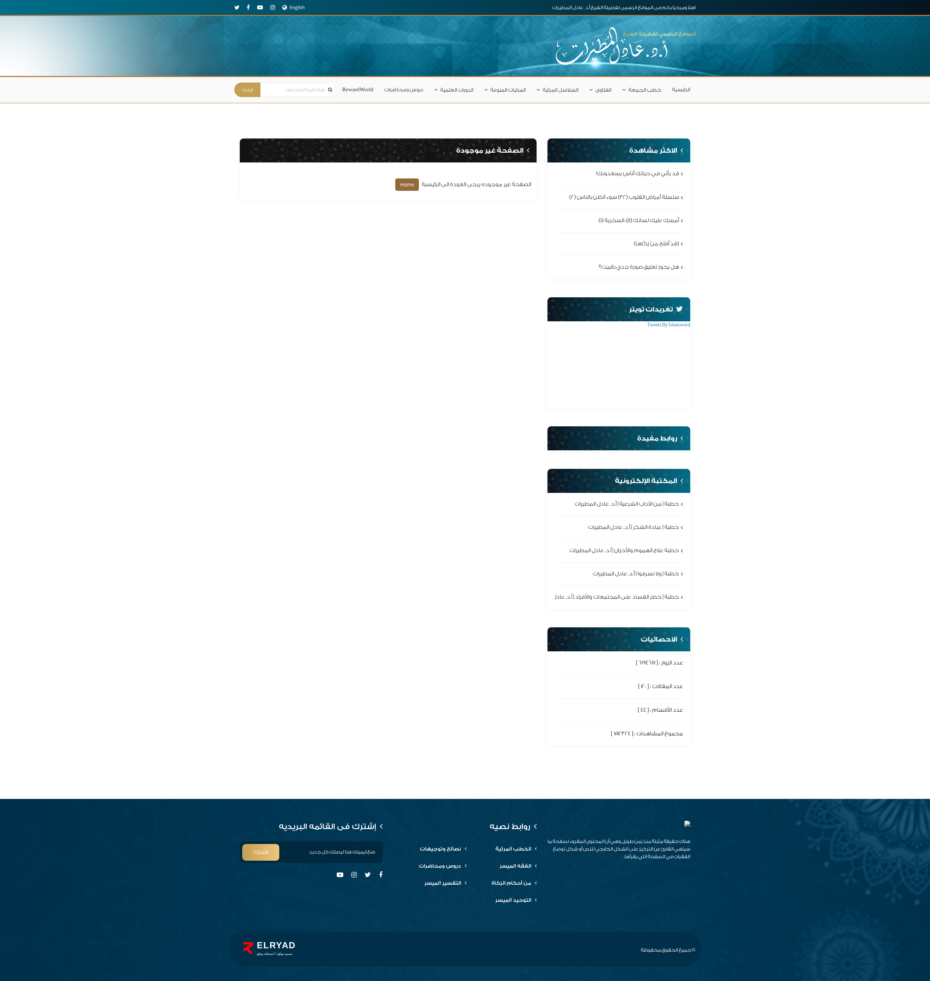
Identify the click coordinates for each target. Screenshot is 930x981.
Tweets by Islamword (668, 324)
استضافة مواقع (265, 954)
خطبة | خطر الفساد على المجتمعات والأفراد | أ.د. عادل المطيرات (604, 597)
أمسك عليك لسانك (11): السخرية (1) (639, 220)
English (297, 7)
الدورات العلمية (456, 90)
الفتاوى (603, 90)
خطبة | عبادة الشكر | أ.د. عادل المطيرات (633, 527)
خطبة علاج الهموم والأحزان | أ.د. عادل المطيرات (624, 550)
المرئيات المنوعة (508, 90)
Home (407, 184)
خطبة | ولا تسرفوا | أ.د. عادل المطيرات (636, 574)
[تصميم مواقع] (248, 948)
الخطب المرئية (513, 849)
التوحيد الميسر (513, 900)
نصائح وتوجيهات (440, 849)
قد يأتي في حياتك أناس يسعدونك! (637, 174)
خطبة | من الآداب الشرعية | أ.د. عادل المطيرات (627, 504)
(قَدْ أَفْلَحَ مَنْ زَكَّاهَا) (656, 244)
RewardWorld (357, 90)
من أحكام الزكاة (511, 883)
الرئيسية (681, 90)
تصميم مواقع (285, 954)
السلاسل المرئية (560, 90)
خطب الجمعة (644, 90)
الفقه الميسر (515, 866)
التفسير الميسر (442, 883)
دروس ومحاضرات (403, 90)
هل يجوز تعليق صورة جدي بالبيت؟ (639, 267)
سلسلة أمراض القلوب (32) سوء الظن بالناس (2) (624, 197)
